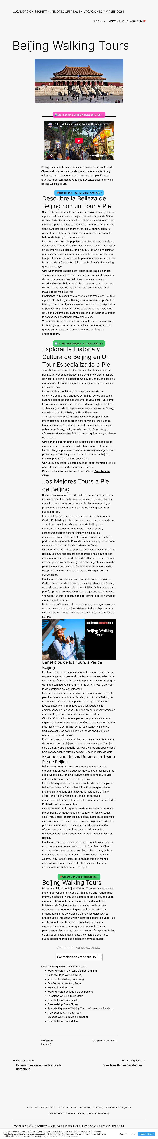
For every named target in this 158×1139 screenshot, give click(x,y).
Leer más (133, 1134)
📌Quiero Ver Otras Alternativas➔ (79, 876)
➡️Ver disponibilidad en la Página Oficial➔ (79, 343)
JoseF (48, 1044)
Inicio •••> (99, 21)
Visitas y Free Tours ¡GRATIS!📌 (127, 21)
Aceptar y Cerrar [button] (146, 1134)
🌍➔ (79, 114)
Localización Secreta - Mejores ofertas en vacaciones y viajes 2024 (68, 11)
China (114, 1040)
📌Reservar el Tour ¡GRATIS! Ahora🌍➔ (79, 192)
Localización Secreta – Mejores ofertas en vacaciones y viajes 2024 (68, 1126)
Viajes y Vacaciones (44, 1132)
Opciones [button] (123, 1134)
